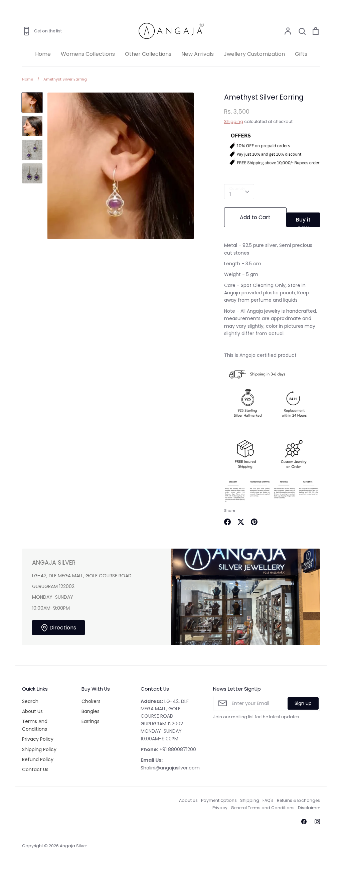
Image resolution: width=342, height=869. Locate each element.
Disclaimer (309, 808)
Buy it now (303, 221)
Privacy (219, 808)
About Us (32, 711)
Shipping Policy (39, 749)
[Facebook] (304, 821)
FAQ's (268, 800)
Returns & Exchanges (298, 800)
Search (30, 701)
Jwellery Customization (254, 54)
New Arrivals (197, 54)
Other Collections (148, 54)
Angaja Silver (73, 846)
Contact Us (35, 769)
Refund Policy (37, 759)
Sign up (303, 703)
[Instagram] (317, 821)
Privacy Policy (37, 739)
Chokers (91, 701)
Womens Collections (88, 54)
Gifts (301, 54)
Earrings (90, 721)
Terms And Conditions (34, 725)
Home (43, 54)
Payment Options (219, 800)
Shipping (233, 121)
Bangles (90, 711)
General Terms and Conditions (263, 808)
